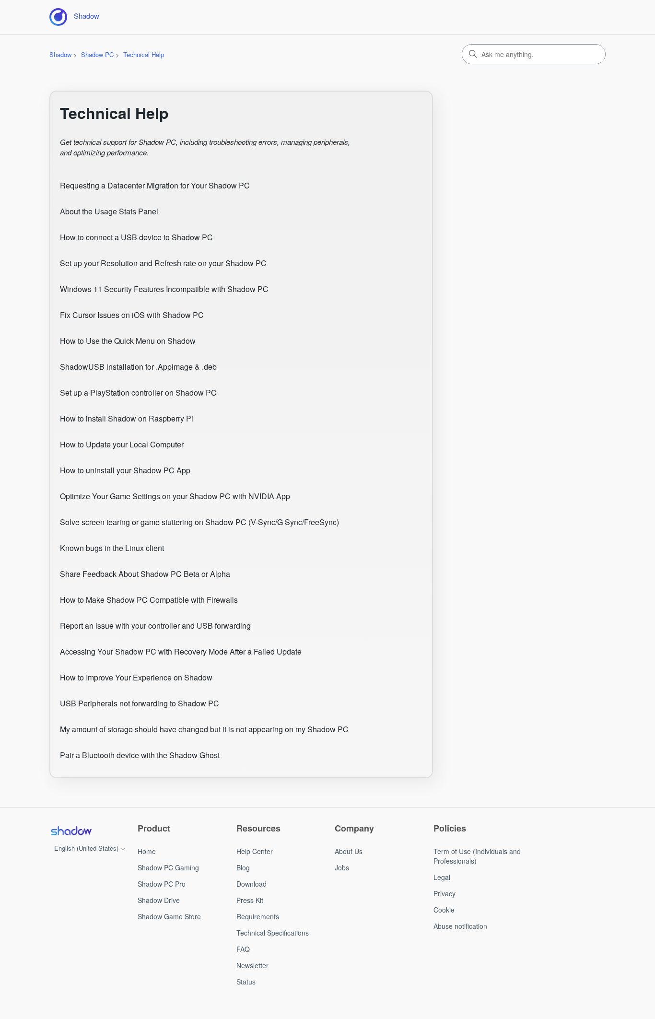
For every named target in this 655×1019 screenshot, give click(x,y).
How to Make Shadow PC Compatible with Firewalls (149, 599)
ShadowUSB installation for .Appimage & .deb (138, 366)
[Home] (71, 830)
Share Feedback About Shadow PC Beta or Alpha (145, 573)
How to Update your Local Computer (122, 444)
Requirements (257, 916)
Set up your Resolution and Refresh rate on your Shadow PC (163, 263)
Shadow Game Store (169, 916)
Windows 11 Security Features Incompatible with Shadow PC (164, 288)
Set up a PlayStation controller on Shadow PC (138, 392)
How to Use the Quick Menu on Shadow (128, 340)
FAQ (243, 949)
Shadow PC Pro (162, 884)
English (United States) (87, 848)
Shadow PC (97, 54)
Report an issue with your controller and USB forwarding (155, 625)
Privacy (444, 893)
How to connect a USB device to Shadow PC (136, 237)
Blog (243, 867)
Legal (441, 877)
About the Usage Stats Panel (109, 211)
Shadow (60, 54)
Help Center (254, 851)
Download (251, 884)
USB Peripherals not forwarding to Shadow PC (139, 703)
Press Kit (249, 900)
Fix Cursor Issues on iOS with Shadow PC (132, 314)
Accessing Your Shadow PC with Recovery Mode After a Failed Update (181, 651)
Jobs (342, 867)
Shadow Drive (159, 900)
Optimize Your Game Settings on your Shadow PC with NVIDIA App (175, 496)
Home (147, 851)
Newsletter (252, 965)
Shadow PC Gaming (168, 867)
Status (246, 981)
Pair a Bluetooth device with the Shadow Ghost (140, 755)
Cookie (444, 909)
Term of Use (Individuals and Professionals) (477, 856)
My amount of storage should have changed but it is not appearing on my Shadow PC (204, 729)
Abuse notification (460, 926)
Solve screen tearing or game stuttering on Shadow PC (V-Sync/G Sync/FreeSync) (199, 521)
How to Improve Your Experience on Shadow (136, 677)
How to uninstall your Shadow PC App (125, 470)
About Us (349, 851)
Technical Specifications (272, 932)
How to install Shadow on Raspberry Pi (126, 418)
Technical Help (143, 54)
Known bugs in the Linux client (112, 547)
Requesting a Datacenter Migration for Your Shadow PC (155, 185)
